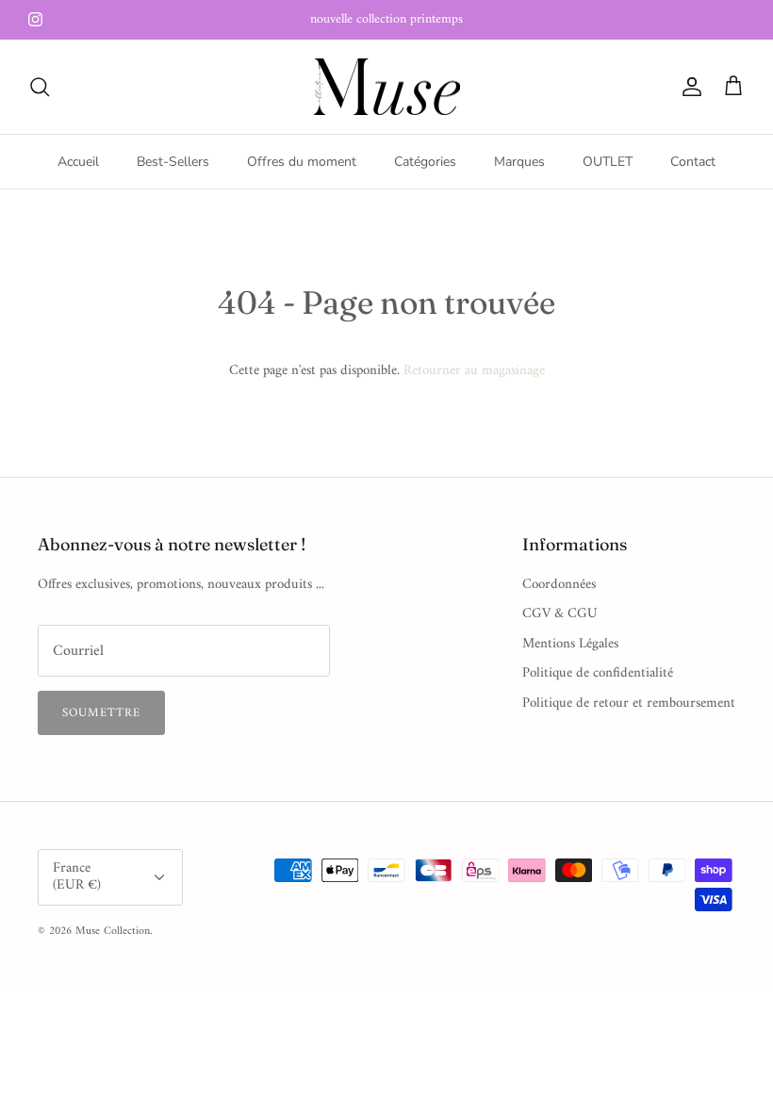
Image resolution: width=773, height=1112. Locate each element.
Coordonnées (559, 584)
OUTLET (608, 162)
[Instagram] (35, 19)
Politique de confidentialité (597, 673)
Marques (519, 162)
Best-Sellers (173, 162)
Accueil (78, 162)
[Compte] (688, 86)
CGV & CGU (560, 614)
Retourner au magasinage (474, 371)
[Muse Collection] (387, 87)
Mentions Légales (570, 644)
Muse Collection (112, 931)
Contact (692, 162)
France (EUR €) (77, 877)
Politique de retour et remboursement (628, 703)
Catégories (425, 162)
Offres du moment (301, 162)
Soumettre (101, 713)
